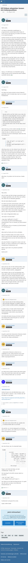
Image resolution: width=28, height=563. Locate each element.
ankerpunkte (4, 537)
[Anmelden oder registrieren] (22, 2)
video (16, 535)
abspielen (21, 535)
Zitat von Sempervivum (10, 299)
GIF (5, 535)
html (9, 535)
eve (3, 12)
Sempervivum (6, 389)
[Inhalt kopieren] (24, 139)
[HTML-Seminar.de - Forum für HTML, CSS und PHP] (2, 1)
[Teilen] (26, 15)
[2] (4, 143)
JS (12, 535)
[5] (4, 458)
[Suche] (18, 1)
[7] (4, 461)
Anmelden (8, 523)
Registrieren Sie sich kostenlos (18, 517)
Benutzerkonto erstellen (20, 523)
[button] (22, 450)
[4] (4, 146)
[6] (4, 460)
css (2, 535)
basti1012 (16, 402)
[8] (4, 463)
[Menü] (26, 1)
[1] (4, 141)
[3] (4, 144)
